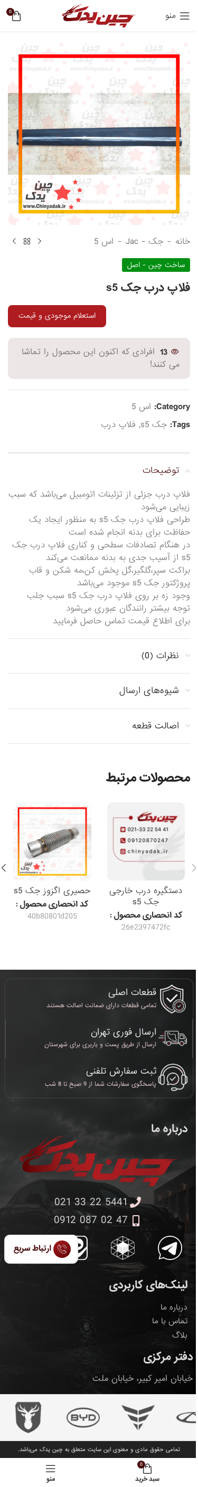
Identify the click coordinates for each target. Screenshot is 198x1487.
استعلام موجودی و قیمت (57, 315)
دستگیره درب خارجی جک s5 (145, 896)
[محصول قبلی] (39, 241)
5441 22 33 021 (90, 1202)
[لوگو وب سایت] (99, 16)
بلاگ (179, 1335)
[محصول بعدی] (14, 241)
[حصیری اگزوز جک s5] (52, 841)
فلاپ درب (118, 424)
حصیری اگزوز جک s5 (52, 890)
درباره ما (174, 1307)
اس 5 (104, 241)
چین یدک (51, 1449)
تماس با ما (169, 1321)
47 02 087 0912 (91, 1220)
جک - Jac (144, 241)
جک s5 (153, 424)
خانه (182, 241)
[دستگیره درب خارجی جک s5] (146, 841)
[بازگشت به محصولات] (27, 241)
